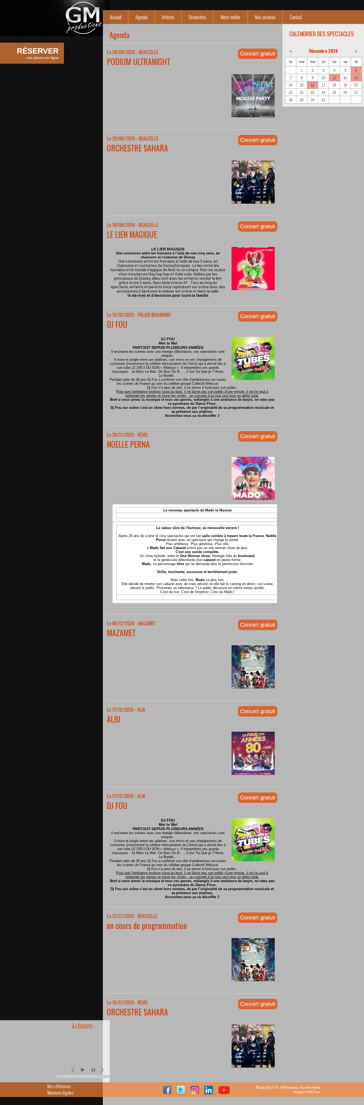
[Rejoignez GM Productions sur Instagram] (195, 1092)
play (82, 1069)
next (102, 1070)
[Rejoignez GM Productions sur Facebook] (167, 1092)
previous (73, 1070)
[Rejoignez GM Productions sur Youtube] (224, 1092)
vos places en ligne (38, 53)
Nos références (59, 1086)
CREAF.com (313, 1092)
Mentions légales (60, 1093)
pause (93, 1069)
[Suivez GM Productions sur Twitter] (181, 1092)
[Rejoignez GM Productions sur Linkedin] (208, 1092)
